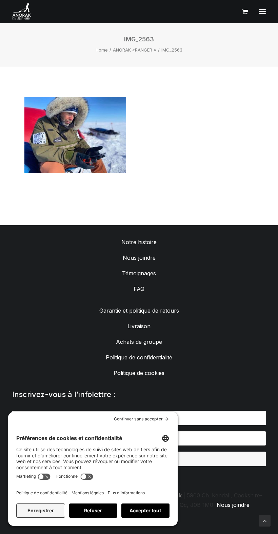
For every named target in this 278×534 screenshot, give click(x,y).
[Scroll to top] (265, 520)
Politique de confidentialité (139, 357)
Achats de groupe (139, 341)
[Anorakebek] (21, 11)
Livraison (139, 326)
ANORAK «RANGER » (134, 50)
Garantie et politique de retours (139, 310)
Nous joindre (139, 257)
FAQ (139, 288)
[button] (262, 11)
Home (102, 50)
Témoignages (139, 273)
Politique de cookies (139, 373)
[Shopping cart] (242, 11)
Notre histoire (139, 242)
